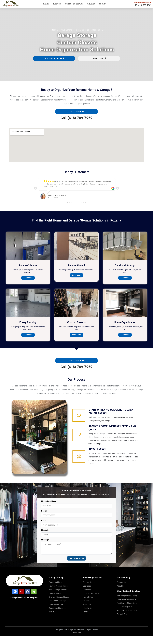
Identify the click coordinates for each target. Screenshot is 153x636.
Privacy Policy (76, 633)
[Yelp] (21, 591)
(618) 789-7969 (80, 118)
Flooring (57, 4)
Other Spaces (78, 4)
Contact (102, 4)
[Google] (15, 591)
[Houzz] (34, 591)
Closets (68, 4)
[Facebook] (27, 591)
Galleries (91, 4)
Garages (46, 4)
